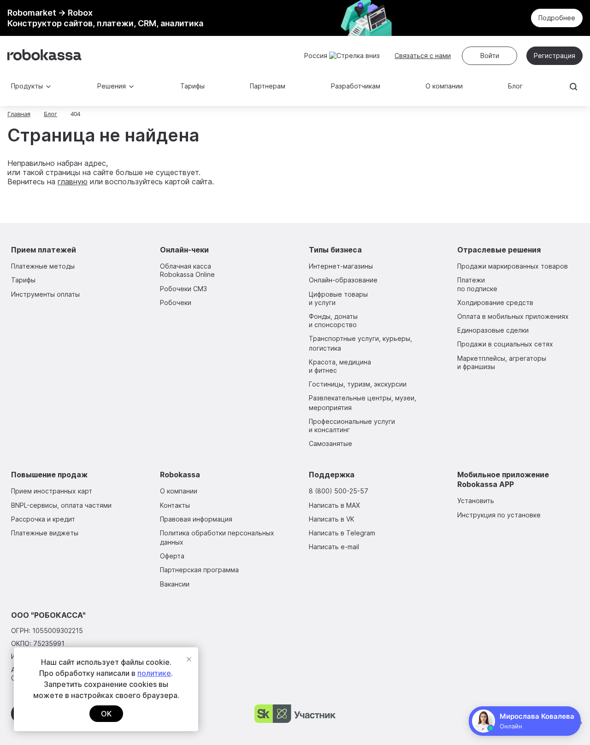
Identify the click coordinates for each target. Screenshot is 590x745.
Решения (111, 86)
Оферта (172, 556)
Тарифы (192, 86)
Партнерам (267, 86)
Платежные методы (43, 266)
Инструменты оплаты (45, 294)
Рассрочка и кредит (43, 519)
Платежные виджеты (44, 533)
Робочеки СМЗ (183, 289)
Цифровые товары (338, 298)
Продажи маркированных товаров (512, 266)
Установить (475, 500)
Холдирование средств (495, 302)
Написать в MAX (334, 505)
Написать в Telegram (342, 533)
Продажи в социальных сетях (505, 344)
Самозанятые (330, 443)
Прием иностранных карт (51, 491)
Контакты (175, 505)
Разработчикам (355, 86)
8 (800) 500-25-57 (338, 491)
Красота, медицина (340, 366)
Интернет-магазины (341, 266)
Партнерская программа (199, 570)
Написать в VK (331, 519)
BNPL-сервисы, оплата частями (61, 505)
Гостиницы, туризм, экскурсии (358, 384)
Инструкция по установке (499, 515)
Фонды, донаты (333, 320)
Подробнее (556, 18)
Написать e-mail (334, 547)
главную (73, 181)
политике (154, 673)
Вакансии (174, 584)
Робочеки (175, 302)
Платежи (477, 284)
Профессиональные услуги (352, 425)
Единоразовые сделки (493, 330)
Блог (515, 86)
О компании (444, 86)
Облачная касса (187, 270)
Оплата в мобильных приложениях (513, 316)
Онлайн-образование (343, 280)
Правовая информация (196, 519)
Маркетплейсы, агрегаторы (501, 362)
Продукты (27, 86)
